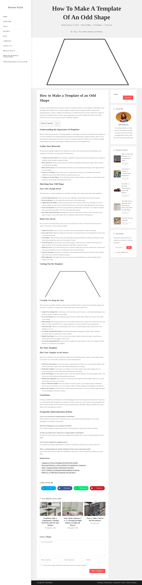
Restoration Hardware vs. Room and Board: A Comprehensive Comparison (64, 465)
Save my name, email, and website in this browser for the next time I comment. (65, 565)
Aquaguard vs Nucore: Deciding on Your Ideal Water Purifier (60, 463)
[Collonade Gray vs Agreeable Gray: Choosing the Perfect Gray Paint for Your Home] (117, 206)
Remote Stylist (15, 7)
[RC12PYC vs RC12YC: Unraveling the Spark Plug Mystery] (117, 189)
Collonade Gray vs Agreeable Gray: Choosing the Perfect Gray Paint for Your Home (127, 205)
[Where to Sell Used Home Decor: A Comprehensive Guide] (117, 158)
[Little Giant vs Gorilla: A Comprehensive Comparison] (117, 173)
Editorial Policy (108, 582)
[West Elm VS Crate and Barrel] (117, 220)
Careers (123, 582)
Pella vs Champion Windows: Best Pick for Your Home (58, 467)
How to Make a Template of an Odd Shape (90, 31)
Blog (89, 25)
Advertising (100, 582)
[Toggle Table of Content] (56, 124)
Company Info (116, 582)
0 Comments (97, 25)
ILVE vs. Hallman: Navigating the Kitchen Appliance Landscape (61, 470)
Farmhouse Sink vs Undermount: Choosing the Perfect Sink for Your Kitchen (50, 521)
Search (116, 94)
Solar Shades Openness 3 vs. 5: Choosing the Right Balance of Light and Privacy (72, 521)
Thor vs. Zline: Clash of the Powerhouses (95, 519)
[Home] (71, 31)
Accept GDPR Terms (122, 252)
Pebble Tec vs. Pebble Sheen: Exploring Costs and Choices (59, 472)
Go (129, 247)
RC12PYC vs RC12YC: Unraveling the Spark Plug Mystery (126, 188)
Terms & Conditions (131, 582)
